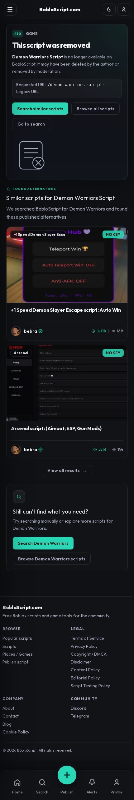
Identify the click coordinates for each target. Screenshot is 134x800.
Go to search (31, 124)
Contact (10, 716)
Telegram (80, 716)
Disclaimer (81, 662)
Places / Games (17, 654)
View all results (67, 470)
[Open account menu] (123, 9)
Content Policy (85, 670)
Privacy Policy (84, 646)
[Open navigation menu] (10, 9)
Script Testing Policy (90, 685)
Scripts (9, 646)
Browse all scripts (95, 109)
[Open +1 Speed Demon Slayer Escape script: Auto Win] (67, 283)
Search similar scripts (40, 109)
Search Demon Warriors (43, 543)
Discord (78, 708)
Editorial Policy (85, 678)
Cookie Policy (15, 732)
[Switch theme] (109, 9)
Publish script (15, 662)
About (8, 708)
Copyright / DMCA (89, 654)
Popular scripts (17, 638)
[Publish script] (67, 775)
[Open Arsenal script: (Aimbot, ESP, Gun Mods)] (67, 402)
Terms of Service (87, 638)
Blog (7, 724)
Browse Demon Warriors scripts (51, 559)
